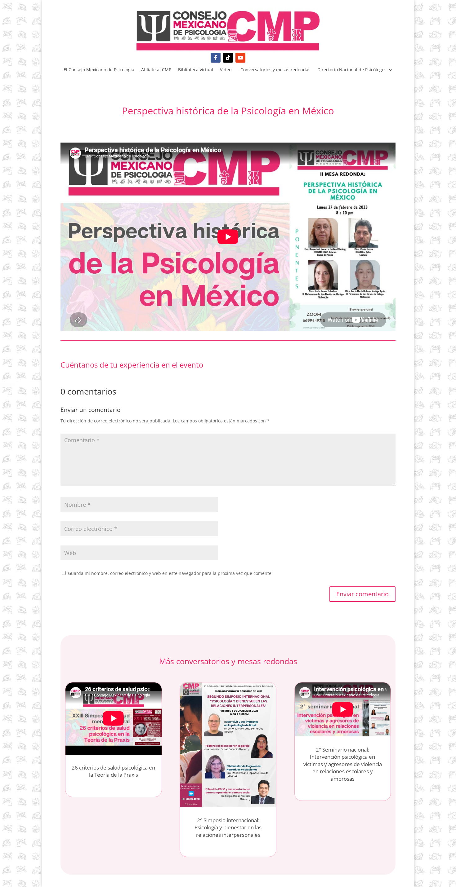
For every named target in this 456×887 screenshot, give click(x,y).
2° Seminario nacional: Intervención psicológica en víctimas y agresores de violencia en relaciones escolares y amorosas (342, 764)
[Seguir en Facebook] (216, 58)
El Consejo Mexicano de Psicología (99, 70)
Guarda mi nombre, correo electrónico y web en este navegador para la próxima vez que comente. (170, 573)
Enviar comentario (362, 594)
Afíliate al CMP (156, 70)
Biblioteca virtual (195, 70)
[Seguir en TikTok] (228, 58)
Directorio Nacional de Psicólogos (352, 70)
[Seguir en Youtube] (240, 58)
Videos (227, 70)
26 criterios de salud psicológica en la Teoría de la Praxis (113, 771)
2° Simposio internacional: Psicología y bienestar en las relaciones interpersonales (228, 827)
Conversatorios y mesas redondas (275, 70)
